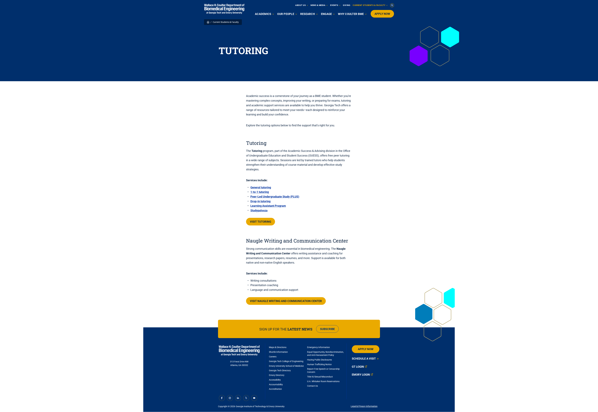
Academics (263, 14)
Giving (346, 5)
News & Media (318, 5)
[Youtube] (254, 398)
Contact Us (312, 386)
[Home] (224, 9)
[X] (246, 398)
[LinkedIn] (238, 398)
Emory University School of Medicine (286, 366)
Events (334, 5)
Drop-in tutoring (260, 201)
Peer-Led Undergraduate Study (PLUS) (274, 196)
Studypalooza (259, 210)
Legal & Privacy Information (364, 406)
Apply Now (382, 13)
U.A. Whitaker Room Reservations (323, 381)
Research (307, 14)
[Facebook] (222, 398)
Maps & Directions (277, 347)
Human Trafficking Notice (319, 364)
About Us (300, 5)
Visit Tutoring (260, 221)
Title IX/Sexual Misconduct (320, 376)
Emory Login (361, 374)
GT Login (358, 366)
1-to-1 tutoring (259, 192)
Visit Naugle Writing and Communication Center (286, 301)
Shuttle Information (278, 352)
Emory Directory (276, 375)
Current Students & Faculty (369, 5)
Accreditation (275, 389)
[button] (392, 5)
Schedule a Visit (364, 358)
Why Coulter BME (351, 14)
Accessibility (275, 380)
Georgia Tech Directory (280, 370)
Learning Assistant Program (268, 205)
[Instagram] (230, 398)
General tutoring (260, 187)
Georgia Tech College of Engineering (286, 361)
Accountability (276, 384)
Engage (326, 14)
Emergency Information (318, 347)
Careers (272, 356)
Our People (285, 14)
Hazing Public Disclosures (319, 359)
